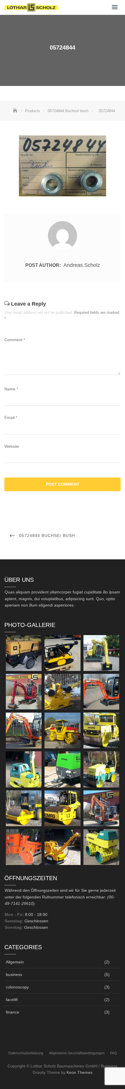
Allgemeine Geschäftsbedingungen (77, 1053)
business (14, 974)
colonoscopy (17, 987)
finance (12, 1012)
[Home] (16, 111)
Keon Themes (79, 1072)
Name (11, 389)
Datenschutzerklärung (25, 1053)
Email (10, 417)
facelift (12, 999)
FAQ (113, 1053)
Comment (14, 339)
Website (11, 446)
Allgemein (15, 962)
